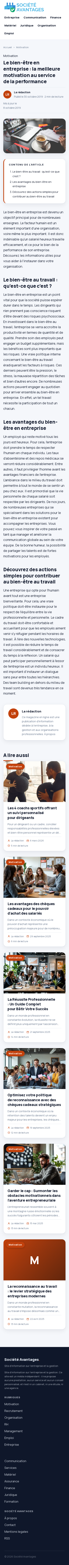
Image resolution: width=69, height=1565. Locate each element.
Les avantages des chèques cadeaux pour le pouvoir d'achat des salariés (31, 908)
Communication (35, 17)
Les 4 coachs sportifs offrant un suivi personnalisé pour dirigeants (32, 813)
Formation (11, 1501)
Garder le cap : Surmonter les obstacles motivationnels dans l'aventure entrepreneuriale (34, 1195)
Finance (55, 17)
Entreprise (12, 17)
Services (10, 1468)
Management (13, 1431)
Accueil (7, 47)
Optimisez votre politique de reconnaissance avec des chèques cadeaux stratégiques (34, 1100)
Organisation (47, 25)
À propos (49, 734)
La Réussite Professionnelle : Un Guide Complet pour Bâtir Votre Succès (31, 1004)
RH (6, 1424)
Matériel (10, 25)
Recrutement (13, 1411)
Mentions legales (16, 1531)
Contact (10, 1525)
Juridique (26, 25)
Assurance (11, 1481)
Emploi (9, 33)
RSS (7, 1538)
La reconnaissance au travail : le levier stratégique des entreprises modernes (32, 1291)
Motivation (22, 47)
